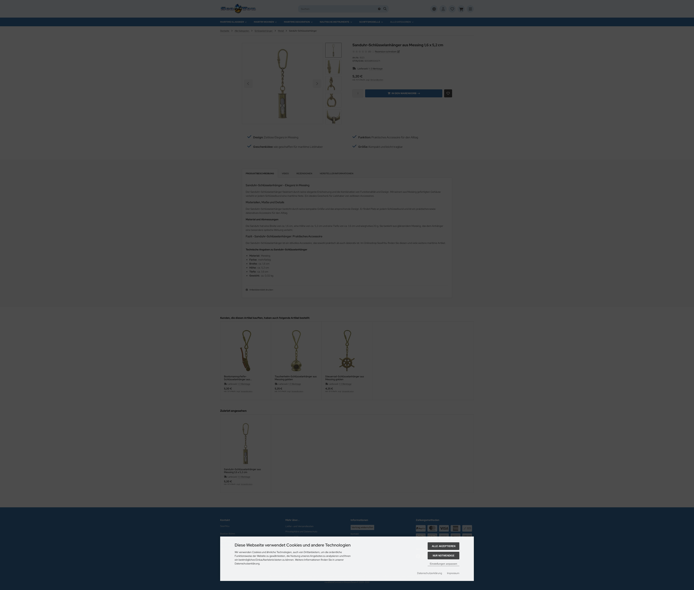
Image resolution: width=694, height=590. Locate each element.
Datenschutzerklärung (429, 573)
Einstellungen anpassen (443, 563)
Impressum (453, 573)
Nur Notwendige (443, 555)
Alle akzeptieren (443, 546)
